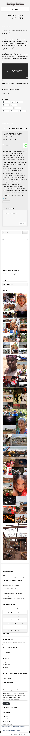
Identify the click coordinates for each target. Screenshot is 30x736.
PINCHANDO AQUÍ (6, 54)
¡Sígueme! (6, 703)
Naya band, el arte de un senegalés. (11, 590)
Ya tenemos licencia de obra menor (11, 583)
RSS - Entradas (7, 678)
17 (25, 623)
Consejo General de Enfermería (10, 662)
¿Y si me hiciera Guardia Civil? (9, 588)
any (3, 144)
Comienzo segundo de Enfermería (10, 596)
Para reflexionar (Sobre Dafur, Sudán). (18, 128)
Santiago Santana (15, 3)
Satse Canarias (6, 667)
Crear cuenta (5, 716)
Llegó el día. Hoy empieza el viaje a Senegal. (13, 593)
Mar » (7, 633)
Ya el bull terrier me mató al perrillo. (11, 585)
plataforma (6, 43)
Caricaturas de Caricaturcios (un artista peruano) (14, 598)
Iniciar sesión (5, 719)
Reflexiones (10, 123)
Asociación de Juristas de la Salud (10, 647)
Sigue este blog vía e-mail (10, 690)
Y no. (4, 128)
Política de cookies (15, 730)
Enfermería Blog (6, 664)
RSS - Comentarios (8, 682)
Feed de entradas (7, 721)
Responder (6, 201)
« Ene (4, 633)
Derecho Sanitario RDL (8, 650)
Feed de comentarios (7, 724)
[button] (9, 297)
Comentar (22, 223)
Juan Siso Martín (6, 652)
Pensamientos (6, 575)
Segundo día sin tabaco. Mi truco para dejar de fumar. (15, 577)
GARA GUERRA (23, 58)
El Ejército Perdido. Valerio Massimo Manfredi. (13, 580)
